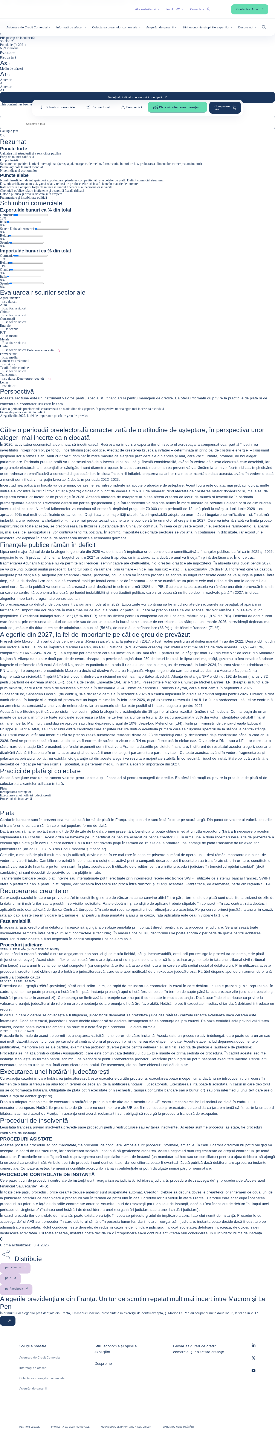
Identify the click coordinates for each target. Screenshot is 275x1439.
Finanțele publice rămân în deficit (22, 412)
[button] (28, 27)
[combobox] (137, 124)
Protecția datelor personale (70, 1427)
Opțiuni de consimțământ (178, 1427)
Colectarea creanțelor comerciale (41, 1378)
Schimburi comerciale (60, 107)
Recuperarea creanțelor (15, 792)
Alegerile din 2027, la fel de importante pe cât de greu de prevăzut (44, 415)
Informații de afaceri (32, 1367)
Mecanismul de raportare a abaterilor (126, 1427)
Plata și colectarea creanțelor (180, 107)
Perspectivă (134, 107)
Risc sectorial (101, 107)
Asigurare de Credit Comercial (39, 1357)
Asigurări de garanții (33, 1388)
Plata (3, 788)
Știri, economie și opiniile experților (116, 1349)
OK (2, 135)
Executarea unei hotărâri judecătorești (25, 795)
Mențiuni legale (29, 1427)
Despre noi (104, 1364)
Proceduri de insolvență (16, 799)
